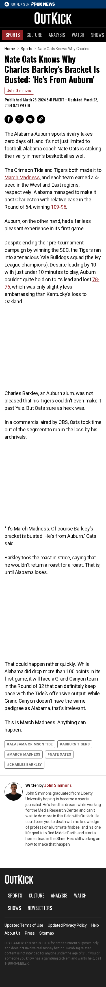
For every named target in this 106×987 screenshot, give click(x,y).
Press (30, 933)
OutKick (53, 18)
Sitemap (46, 933)
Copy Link (41, 119)
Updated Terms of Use (24, 925)
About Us (12, 933)
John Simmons (19, 91)
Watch (78, 34)
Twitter (19, 119)
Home (10, 48)
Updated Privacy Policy (67, 925)
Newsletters (40, 908)
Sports (13, 34)
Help (95, 925)
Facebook (9, 119)
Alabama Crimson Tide (31, 744)
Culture (34, 34)
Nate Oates (60, 754)
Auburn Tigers (76, 744)
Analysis (57, 34)
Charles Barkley (25, 765)
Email (30, 119)
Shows (14, 908)
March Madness (24, 754)
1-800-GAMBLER (17, 963)
